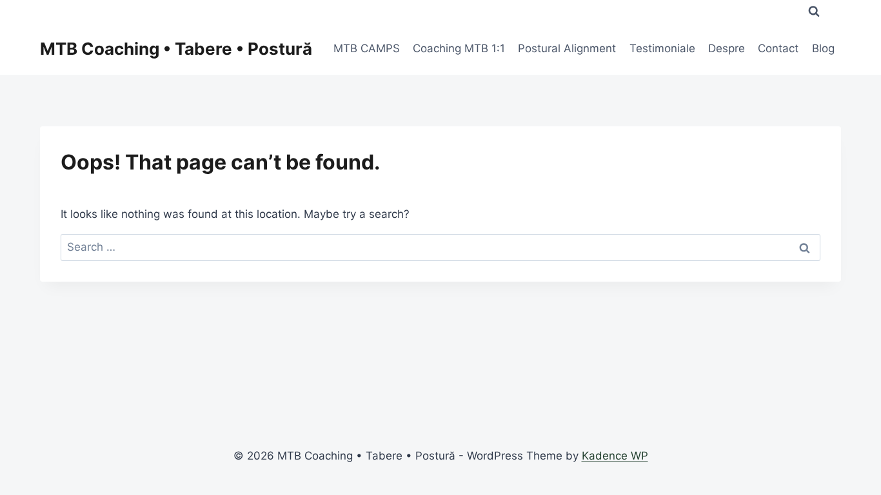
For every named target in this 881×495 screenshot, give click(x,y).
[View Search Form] (814, 11)
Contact (778, 48)
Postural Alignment (567, 48)
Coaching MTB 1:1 (459, 48)
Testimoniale (662, 48)
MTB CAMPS (366, 48)
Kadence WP (615, 455)
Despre (726, 48)
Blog (823, 48)
